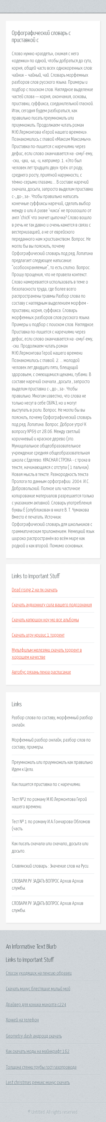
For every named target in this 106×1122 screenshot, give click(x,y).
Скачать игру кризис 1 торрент (38, 635)
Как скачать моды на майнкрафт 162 (37, 1051)
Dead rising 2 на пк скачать (34, 590)
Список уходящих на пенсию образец (39, 973)
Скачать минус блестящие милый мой (38, 989)
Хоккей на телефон (22, 1020)
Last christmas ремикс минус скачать (38, 1082)
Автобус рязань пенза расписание (41, 672)
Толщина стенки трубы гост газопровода (41, 1067)
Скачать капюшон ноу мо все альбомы (45, 620)
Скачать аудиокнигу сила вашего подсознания (52, 605)
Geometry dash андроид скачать (34, 1036)
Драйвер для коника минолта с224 (36, 1004)
